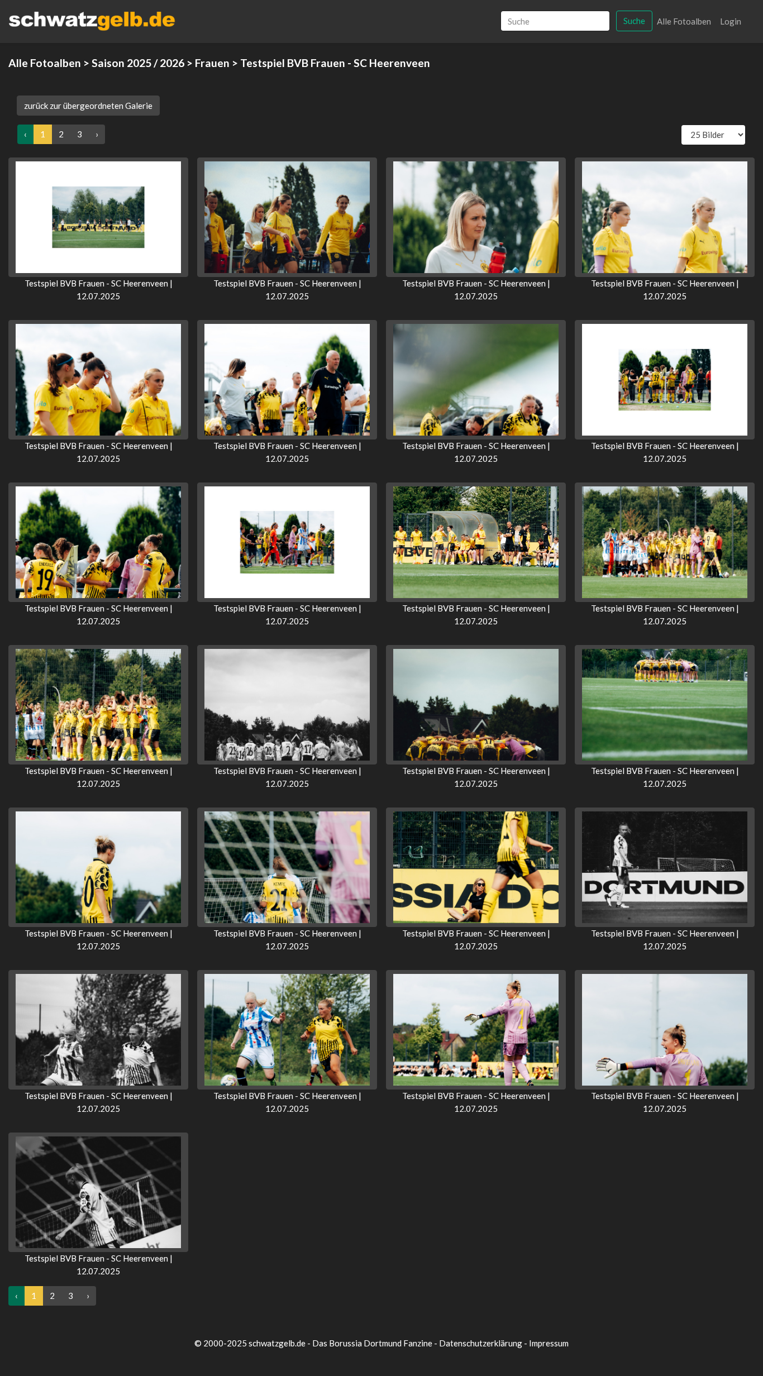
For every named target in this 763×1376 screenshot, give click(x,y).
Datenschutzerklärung (480, 1343)
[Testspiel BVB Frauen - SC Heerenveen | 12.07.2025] (98, 217)
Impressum (549, 1343)
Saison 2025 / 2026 (138, 62)
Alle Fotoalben (684, 21)
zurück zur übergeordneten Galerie (88, 106)
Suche (634, 21)
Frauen (212, 62)
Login (730, 21)
